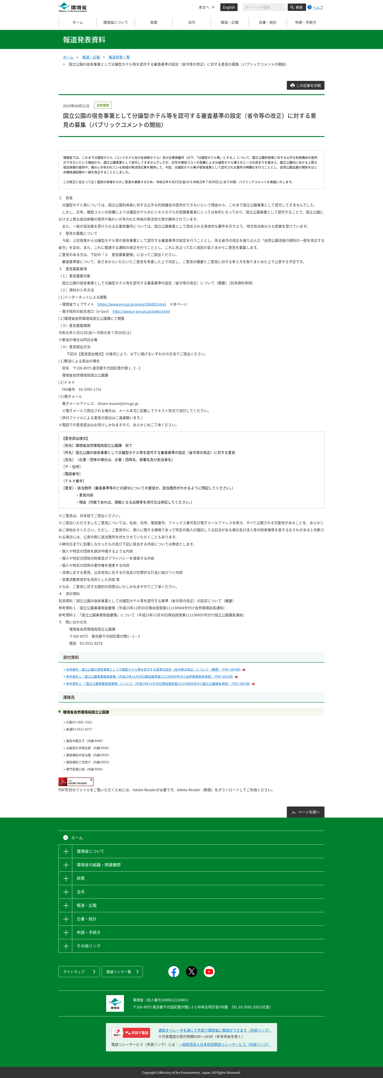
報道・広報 (91, 57)
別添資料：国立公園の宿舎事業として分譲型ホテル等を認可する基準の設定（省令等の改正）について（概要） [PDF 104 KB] (153, 669)
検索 (299, 7)
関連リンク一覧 (118, 971)
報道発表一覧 (119, 57)
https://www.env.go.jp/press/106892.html (132, 304)
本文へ (204, 7)
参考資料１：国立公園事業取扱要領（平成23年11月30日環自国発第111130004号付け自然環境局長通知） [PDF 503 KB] (149, 676)
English (229, 7)
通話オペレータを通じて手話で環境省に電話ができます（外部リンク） (215, 1030)
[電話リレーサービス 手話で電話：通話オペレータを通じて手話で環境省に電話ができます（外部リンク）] (130, 1032)
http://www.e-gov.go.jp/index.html (141, 311)
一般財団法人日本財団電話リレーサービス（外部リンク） (225, 1044)
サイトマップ (73, 971)
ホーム (77, 22)
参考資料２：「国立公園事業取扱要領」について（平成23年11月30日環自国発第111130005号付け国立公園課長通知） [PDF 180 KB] (158, 683)
